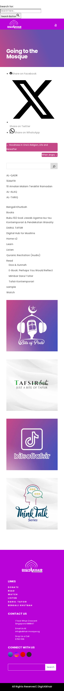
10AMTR (11, 181)
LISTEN (12, 598)
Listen (10, 250)
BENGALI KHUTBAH (20, 605)
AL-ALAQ (11, 192)
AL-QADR (12, 175)
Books (10, 212)
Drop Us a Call (22, 636)
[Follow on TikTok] (29, 654)
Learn (9, 244)
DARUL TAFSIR (14, 228)
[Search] (54, 166)
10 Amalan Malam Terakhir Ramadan (29, 186)
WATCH (13, 594)
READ (11, 590)
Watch (10, 292)
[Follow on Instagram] (16, 654)
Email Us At (20, 628)
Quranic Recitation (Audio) (23, 255)
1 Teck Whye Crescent (26, 620)
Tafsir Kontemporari (21, 281)
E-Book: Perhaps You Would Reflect (31, 270)
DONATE (13, 587)
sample (11, 287)
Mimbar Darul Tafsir (21, 276)
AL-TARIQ (12, 197)
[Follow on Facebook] (10, 654)
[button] (1, 2)
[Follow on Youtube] (22, 654)
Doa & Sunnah (18, 265)
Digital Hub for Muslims (20, 233)
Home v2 (11, 238)
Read (9, 261)
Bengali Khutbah (16, 207)
